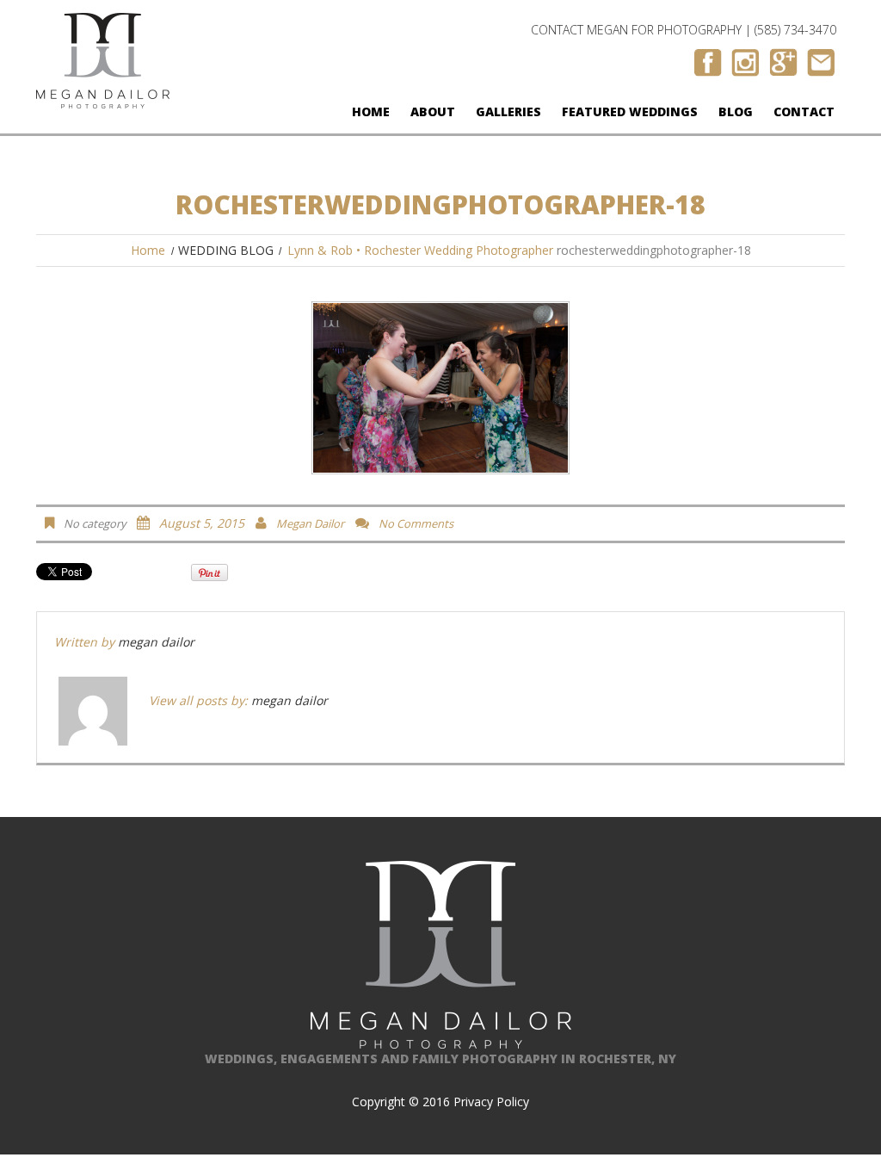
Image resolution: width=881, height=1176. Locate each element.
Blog (735, 111)
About (432, 111)
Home (371, 111)
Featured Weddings (630, 111)
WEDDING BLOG (226, 250)
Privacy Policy (491, 1101)
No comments (416, 523)
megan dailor (310, 523)
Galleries (508, 111)
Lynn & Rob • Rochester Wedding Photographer (420, 250)
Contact (804, 111)
